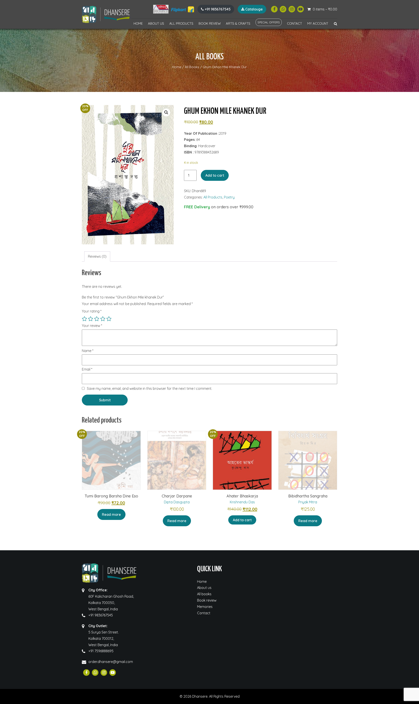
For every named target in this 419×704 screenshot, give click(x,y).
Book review (210, 23)
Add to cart (214, 175)
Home (138, 23)
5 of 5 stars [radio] (109, 318)
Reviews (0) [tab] (97, 256)
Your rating (91, 311)
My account (317, 23)
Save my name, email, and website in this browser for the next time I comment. (149, 388)
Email (87, 369)
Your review (92, 326)
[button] (166, 112)
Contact (294, 23)
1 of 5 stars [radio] (84, 318)
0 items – (325, 9)
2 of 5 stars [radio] (90, 318)
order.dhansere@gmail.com (110, 661)
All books (204, 594)
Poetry (229, 197)
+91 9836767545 (217, 9)
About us (156, 23)
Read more (111, 514)
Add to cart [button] (242, 520)
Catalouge (253, 9)
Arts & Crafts (238, 23)
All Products (181, 23)
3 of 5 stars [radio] (96, 318)
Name (87, 351)
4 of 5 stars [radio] (102, 318)
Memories (205, 606)
